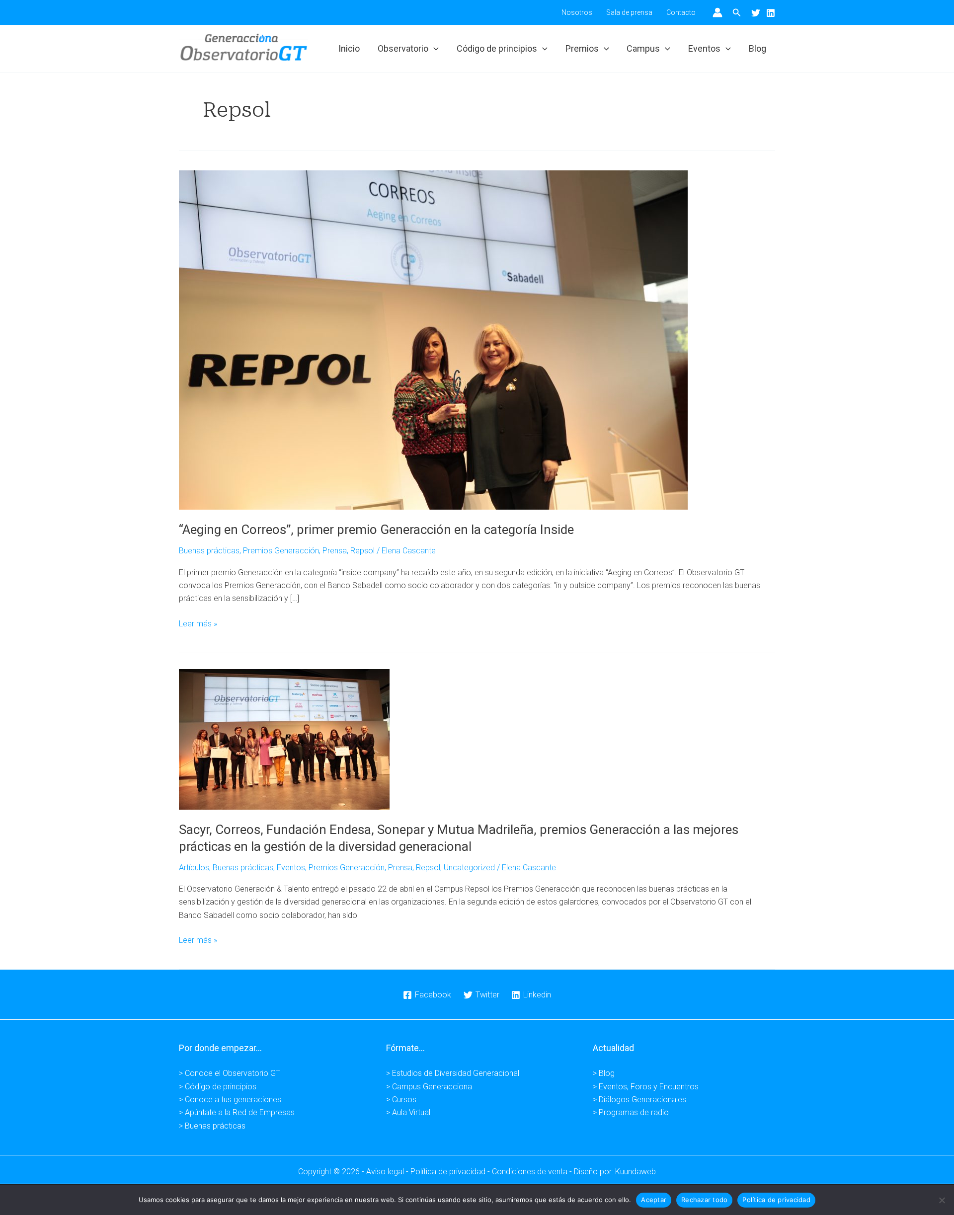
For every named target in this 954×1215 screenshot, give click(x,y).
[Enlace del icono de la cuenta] (717, 12)
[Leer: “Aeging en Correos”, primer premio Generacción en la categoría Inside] (433, 339)
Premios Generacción (281, 550)
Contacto (681, 12)
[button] (736, 12)
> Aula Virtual (408, 1112)
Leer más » (198, 624)
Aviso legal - (388, 1171)
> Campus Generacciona (429, 1086)
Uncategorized (469, 867)
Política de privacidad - (451, 1171)
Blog (757, 48)
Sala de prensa (629, 12)
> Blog (604, 1073)
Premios (582, 48)
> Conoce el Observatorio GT (229, 1073)
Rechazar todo (704, 1200)
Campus (643, 48)
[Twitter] (755, 12)
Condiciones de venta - (533, 1171)
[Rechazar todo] (942, 1200)
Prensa (334, 550)
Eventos (704, 48)
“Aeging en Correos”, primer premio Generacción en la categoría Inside (376, 529)
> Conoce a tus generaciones (230, 1099)
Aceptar (653, 1200)
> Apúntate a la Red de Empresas (237, 1112)
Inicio (349, 48)
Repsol (362, 550)
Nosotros (576, 12)
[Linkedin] (770, 12)
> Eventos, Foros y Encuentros (646, 1086)
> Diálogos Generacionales (639, 1099)
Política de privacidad (776, 1200)
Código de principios (497, 48)
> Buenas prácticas (212, 1126)
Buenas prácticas (209, 550)
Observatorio (403, 48)
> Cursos (401, 1099)
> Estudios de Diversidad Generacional (452, 1073)
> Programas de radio (631, 1112)
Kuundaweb (635, 1171)
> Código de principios (217, 1086)
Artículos (194, 867)
